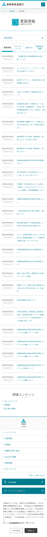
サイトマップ (10, 469)
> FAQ (30, 475)
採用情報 (8, 463)
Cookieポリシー (16, 523)
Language (12, 482)
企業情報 (8, 438)
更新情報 (12, 11)
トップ (3, 11)
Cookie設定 (16, 530)
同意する (31, 530)
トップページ (10, 432)
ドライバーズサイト (16, 491)
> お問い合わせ (39, 475)
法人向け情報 (10, 457)
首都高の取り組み (12, 451)
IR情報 (7, 444)
